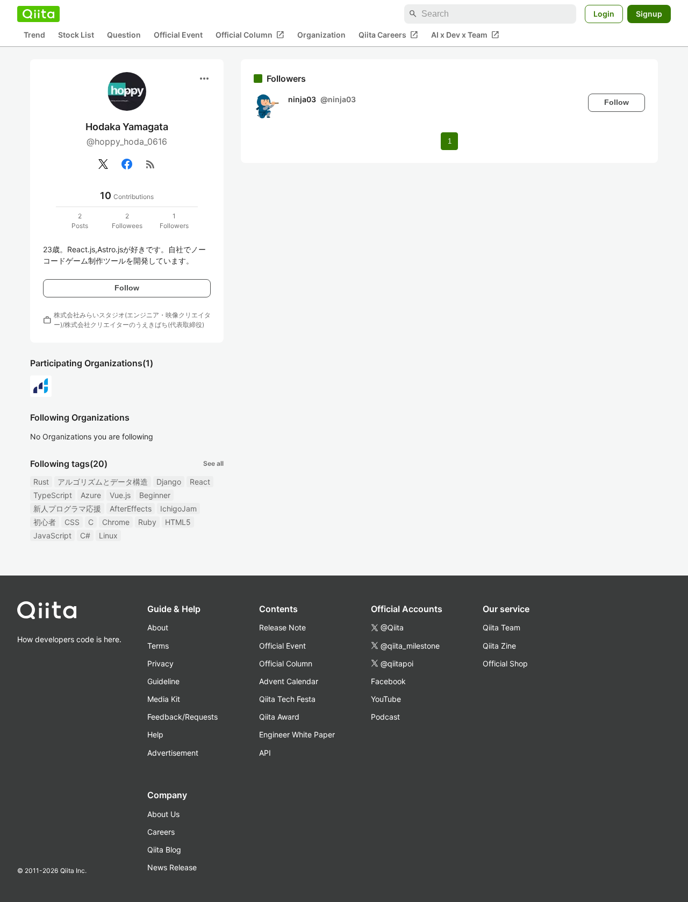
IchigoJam (178, 508)
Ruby (147, 522)
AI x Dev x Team (465, 35)
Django (168, 481)
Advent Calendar (288, 681)
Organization (321, 35)
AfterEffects (131, 508)
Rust (41, 481)
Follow (126, 287)
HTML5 (178, 522)
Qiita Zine (499, 645)
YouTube (386, 699)
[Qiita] (38, 14)
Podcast (385, 716)
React (200, 481)
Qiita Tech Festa (287, 699)
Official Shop (505, 663)
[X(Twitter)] (103, 164)
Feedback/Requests (182, 716)
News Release (172, 867)
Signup (649, 13)
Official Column (250, 35)
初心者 (44, 522)
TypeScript (52, 495)
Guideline (163, 681)
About (157, 627)
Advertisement (172, 752)
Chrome (116, 522)
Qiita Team (501, 627)
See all (213, 463)
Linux (108, 535)
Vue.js (120, 495)
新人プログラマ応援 (67, 508)
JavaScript (52, 535)
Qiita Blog (164, 849)
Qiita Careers (388, 35)
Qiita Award (279, 716)
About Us (163, 814)
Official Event (178, 35)
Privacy (160, 663)
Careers (161, 831)
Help (155, 734)
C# (85, 535)
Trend (34, 35)
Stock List (76, 35)
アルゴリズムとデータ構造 (103, 481)
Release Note (282, 627)
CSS (72, 522)
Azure (91, 495)
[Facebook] (127, 164)
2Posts (79, 221)
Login (603, 13)
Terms (158, 645)
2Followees (127, 221)
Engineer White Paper (297, 734)
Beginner (154, 495)
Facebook (388, 681)
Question (124, 35)
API (265, 752)
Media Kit (163, 699)
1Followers (174, 221)
